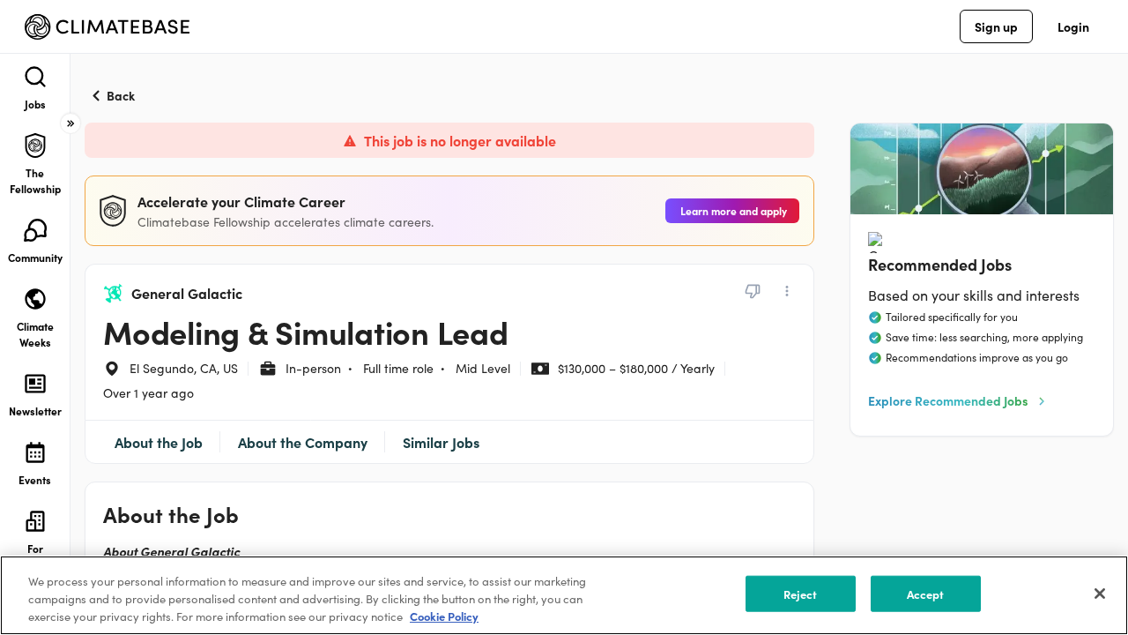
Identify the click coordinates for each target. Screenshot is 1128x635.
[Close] (1099, 593)
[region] (564, 595)
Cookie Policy (444, 616)
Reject (800, 594)
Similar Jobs (441, 442)
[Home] (107, 27)
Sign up (996, 26)
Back (121, 95)
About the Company (302, 442)
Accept (926, 594)
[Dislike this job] (752, 291)
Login (1073, 26)
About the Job (159, 442)
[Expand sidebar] (70, 123)
